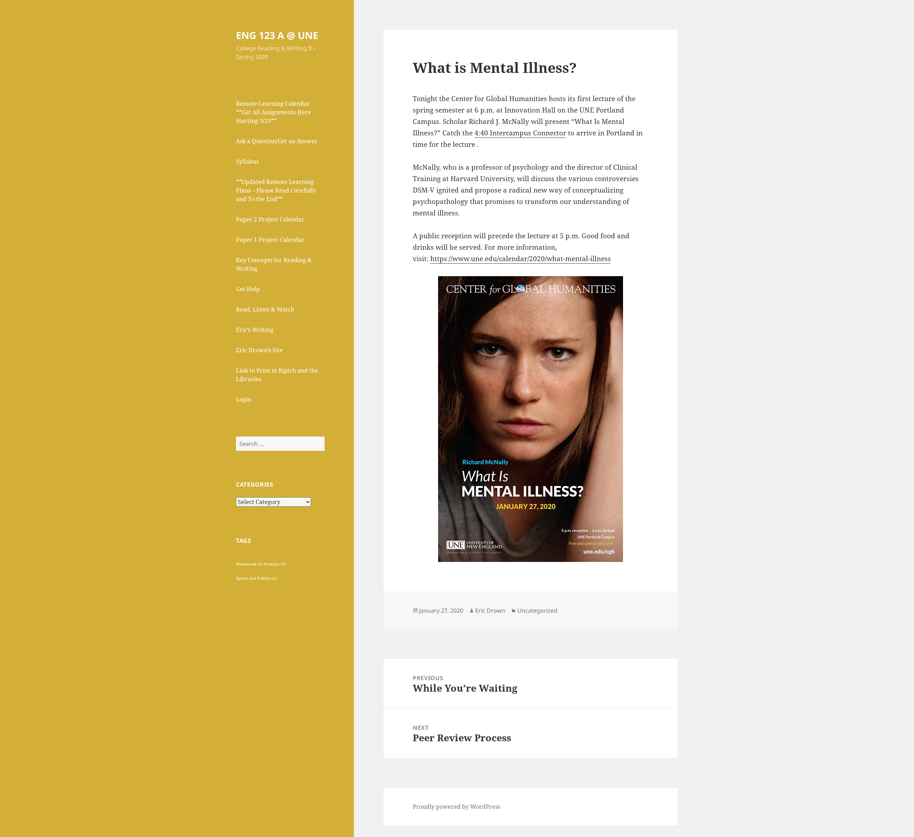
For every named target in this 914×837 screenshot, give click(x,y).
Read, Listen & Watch (265, 309)
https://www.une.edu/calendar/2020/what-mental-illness (520, 258)
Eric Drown (490, 610)
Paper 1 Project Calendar (270, 240)
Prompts (275, 564)
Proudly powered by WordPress (456, 807)
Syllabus (247, 161)
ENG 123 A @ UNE (277, 35)
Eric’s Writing (254, 330)
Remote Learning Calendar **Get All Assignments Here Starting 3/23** (273, 112)
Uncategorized (537, 610)
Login (243, 399)
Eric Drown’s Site (259, 350)
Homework (249, 564)
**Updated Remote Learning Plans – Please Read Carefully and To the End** (276, 190)
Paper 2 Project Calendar (270, 219)
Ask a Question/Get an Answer (277, 141)
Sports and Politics (256, 578)
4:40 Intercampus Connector (520, 133)
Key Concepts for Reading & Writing (274, 264)
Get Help (248, 289)
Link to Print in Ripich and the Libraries (277, 375)
